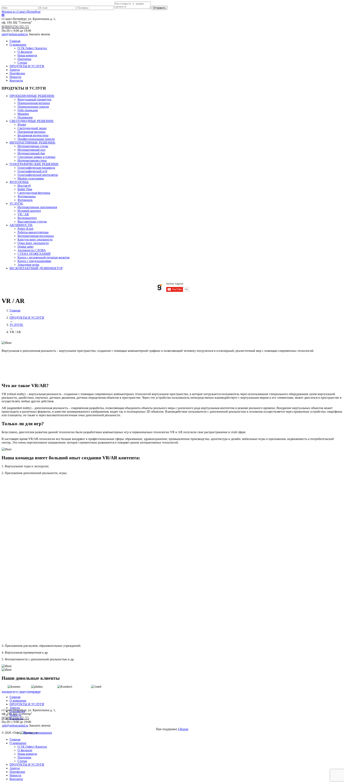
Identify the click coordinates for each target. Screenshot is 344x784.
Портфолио (17, 73)
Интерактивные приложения (37, 207)
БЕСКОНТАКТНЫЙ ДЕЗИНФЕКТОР (36, 268)
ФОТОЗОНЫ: (19, 182)
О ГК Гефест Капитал (32, 48)
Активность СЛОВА (32, 250)
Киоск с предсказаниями (34, 261)
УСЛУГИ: (16, 203)
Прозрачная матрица (31, 131)
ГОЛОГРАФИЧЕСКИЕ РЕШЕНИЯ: (34, 164)
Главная (15, 41)
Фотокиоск (25, 200)
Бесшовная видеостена (33, 135)
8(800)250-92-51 (15, 26)
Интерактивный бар (31, 153)
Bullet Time (25, 189)
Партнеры (24, 59)
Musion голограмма (31, 178)
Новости (15, 77)
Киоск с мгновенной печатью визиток (44, 257)
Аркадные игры (28, 264)
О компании (18, 44)
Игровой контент (29, 210)
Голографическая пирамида (36, 167)
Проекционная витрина (34, 103)
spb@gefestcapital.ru (15, 34)
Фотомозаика (27, 196)
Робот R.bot (25, 228)
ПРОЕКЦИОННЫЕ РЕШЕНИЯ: (32, 96)
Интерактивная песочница (36, 236)
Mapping (23, 113)
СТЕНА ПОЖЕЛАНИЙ (34, 253)
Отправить (159, 7)
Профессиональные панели (36, 139)
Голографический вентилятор (38, 175)
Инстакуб (24, 185)
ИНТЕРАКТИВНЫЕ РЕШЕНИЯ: (33, 142)
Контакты (16, 80)
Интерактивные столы (33, 146)
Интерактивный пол (31, 149)
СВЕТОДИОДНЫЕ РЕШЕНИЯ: (32, 121)
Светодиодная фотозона (34, 192)
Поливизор (25, 117)
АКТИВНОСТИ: (21, 225)
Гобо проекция (28, 110)
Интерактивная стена (32, 160)
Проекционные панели (33, 106)
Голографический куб (32, 171)
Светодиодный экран (32, 128)
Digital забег (26, 246)
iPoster (22, 124)
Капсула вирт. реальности (35, 239)
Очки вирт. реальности (33, 243)
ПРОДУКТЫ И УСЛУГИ (27, 66)
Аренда (15, 69)
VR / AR (23, 214)
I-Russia (183, 729)
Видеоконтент (27, 218)
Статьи (22, 62)
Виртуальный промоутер (34, 99)
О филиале (25, 51)
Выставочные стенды (32, 221)
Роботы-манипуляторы (33, 232)
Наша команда (27, 55)
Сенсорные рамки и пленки (36, 157)
